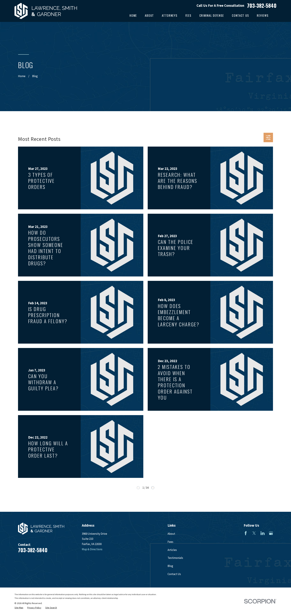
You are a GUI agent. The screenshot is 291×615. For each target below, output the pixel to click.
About (171, 534)
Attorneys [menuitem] (169, 15)
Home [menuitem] (133, 15)
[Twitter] (254, 533)
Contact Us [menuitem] (240, 15)
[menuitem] (18, 608)
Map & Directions (92, 549)
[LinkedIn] (263, 533)
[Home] (45, 11)
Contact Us (174, 574)
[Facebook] (246, 533)
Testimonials (175, 558)
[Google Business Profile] (271, 533)
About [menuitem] (149, 15)
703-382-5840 (262, 5)
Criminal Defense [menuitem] (211, 15)
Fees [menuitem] (188, 15)
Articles (172, 550)
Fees (170, 542)
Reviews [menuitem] (262, 15)
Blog (170, 566)
